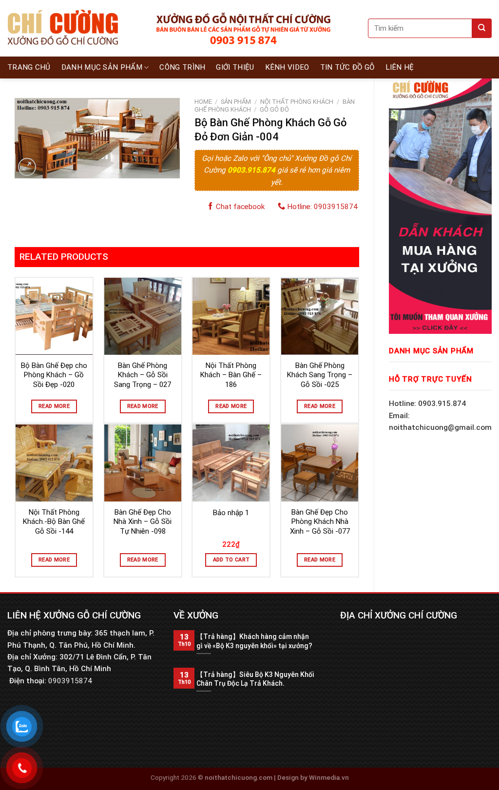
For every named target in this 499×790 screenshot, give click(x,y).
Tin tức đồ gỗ (347, 67)
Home (203, 101)
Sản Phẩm (236, 101)
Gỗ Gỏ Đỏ (274, 109)
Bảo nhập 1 (231, 512)
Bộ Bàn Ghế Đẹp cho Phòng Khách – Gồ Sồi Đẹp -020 (54, 375)
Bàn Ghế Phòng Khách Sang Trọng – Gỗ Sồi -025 (319, 375)
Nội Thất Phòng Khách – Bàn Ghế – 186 (231, 375)
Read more (54, 406)
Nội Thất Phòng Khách (296, 101)
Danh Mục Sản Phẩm (101, 67)
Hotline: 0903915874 (321, 206)
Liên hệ (399, 67)
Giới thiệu (235, 67)
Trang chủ (29, 67)
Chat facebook (239, 206)
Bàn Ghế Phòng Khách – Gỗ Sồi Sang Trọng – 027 (142, 375)
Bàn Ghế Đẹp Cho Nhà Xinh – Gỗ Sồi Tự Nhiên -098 (143, 522)
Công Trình (182, 67)
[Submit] (482, 28)
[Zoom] (27, 167)
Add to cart (231, 560)
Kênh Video (287, 67)
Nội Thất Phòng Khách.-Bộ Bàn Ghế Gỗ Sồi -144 (54, 522)
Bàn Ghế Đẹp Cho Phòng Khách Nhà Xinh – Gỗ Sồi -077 (320, 522)
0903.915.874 (252, 170)
